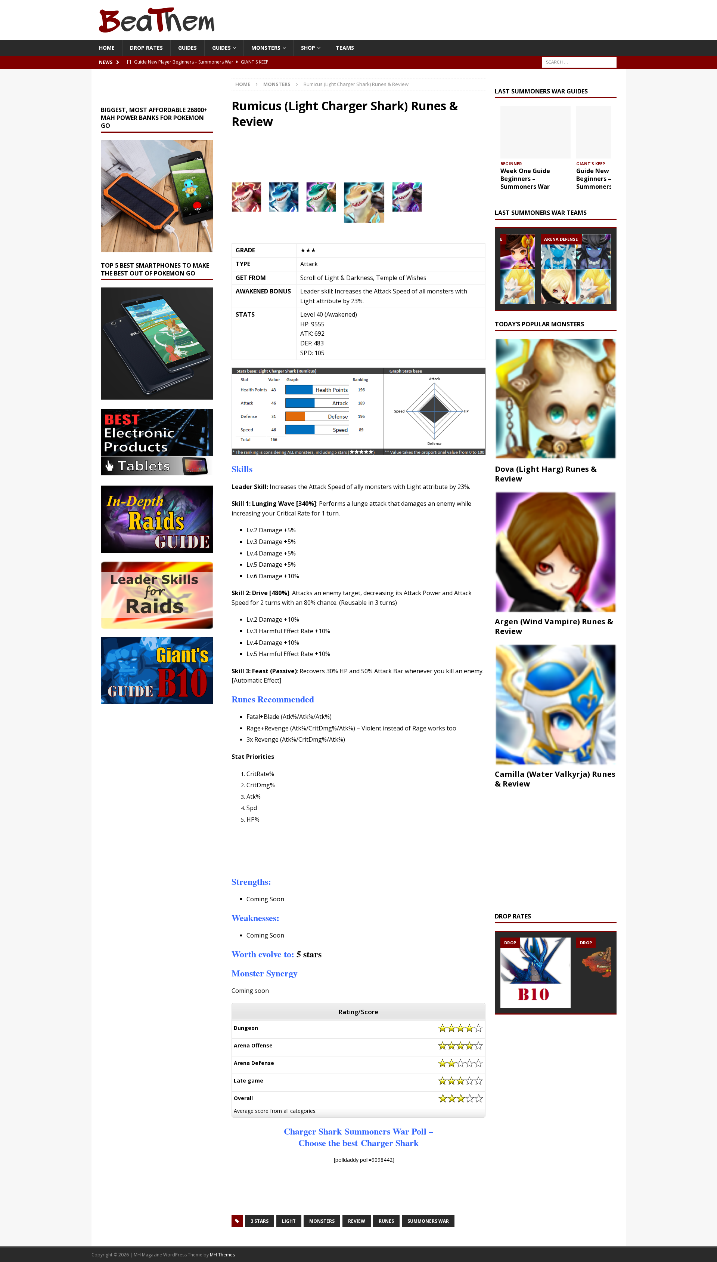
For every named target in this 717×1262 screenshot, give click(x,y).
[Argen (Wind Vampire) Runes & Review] (556, 552)
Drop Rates (146, 47)
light (289, 1221)
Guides (187, 47)
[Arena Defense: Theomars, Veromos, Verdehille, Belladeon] (575, 269)
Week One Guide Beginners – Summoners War (525, 179)
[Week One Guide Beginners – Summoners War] (535, 132)
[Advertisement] (348, 159)
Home (107, 47)
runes (386, 1221)
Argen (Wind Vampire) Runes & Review (554, 626)
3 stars (260, 1221)
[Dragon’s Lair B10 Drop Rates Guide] (535, 973)
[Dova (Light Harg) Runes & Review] (556, 400)
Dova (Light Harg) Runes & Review (546, 474)
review (356, 1221)
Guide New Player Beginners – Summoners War (603, 179)
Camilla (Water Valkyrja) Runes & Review (555, 779)
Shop (308, 47)
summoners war (428, 1221)
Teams (345, 47)
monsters (322, 1221)
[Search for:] (579, 61)
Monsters (265, 47)
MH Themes (222, 1255)
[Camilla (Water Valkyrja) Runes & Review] (556, 705)
